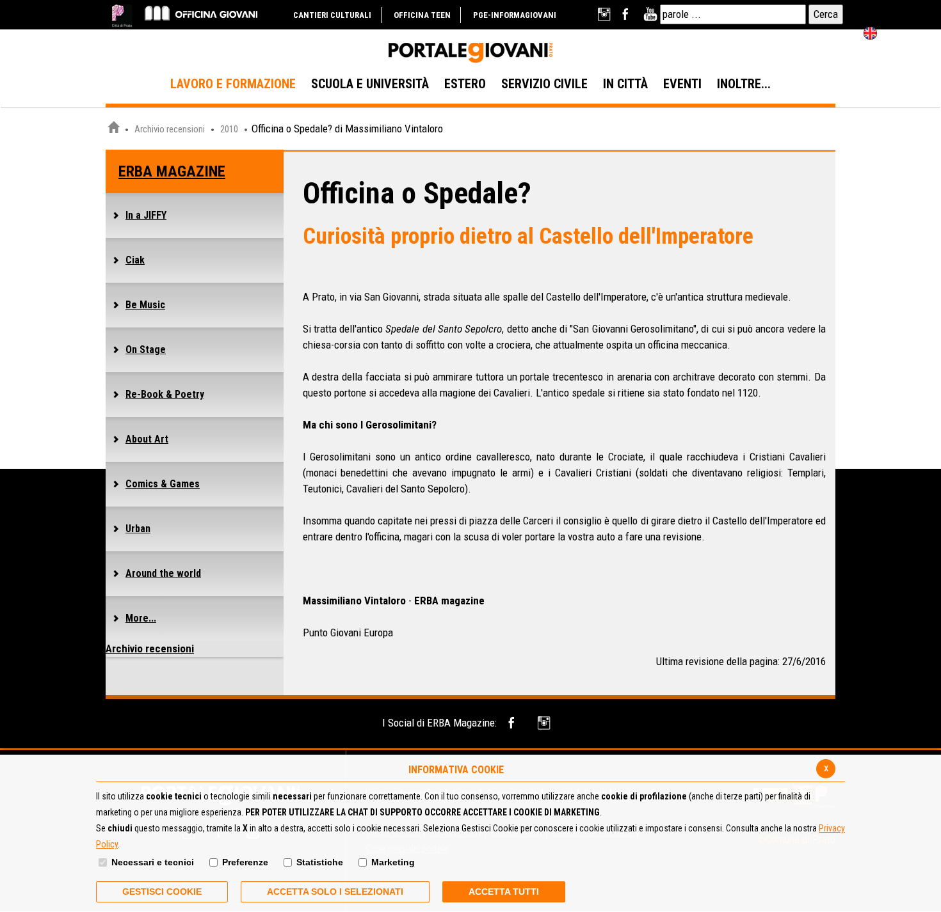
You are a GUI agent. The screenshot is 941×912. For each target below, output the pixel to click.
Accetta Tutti (504, 891)
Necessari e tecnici (152, 862)
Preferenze (245, 862)
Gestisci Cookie (162, 891)
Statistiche (319, 862)
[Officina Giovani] (201, 12)
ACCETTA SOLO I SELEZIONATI (335, 891)
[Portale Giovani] (470, 53)
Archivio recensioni (169, 129)
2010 (229, 129)
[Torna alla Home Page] (113, 129)
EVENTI (682, 83)
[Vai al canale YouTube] (650, 14)
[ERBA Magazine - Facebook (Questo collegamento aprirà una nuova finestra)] (514, 723)
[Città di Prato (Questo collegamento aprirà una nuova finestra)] (122, 15)
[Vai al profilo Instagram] (605, 14)
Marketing (393, 862)
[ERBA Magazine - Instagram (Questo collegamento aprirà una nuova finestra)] (545, 723)
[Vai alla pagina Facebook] (628, 14)
